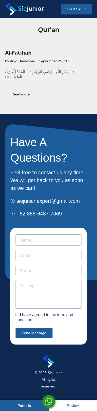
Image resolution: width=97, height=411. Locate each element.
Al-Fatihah (18, 52)
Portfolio (24, 405)
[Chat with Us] (48, 401)
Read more (20, 94)
